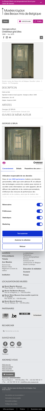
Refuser (22, 246)
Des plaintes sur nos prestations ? (14, 395)
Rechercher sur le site (3, 331)
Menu (5, 21)
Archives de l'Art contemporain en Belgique (32, 261)
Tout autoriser (22, 233)
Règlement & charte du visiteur (9, 269)
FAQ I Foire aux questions (8, 251)
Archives (26, 259)
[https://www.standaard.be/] (37, 315)
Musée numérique (29, 264)
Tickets (39, 21)
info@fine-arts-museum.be (29, 382)
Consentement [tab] (7, 168)
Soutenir (26, 272)
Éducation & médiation (32, 268)
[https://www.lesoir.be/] (24, 313)
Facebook (5, 347)
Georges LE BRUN (16, 110)
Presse (26, 275)
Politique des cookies (11, 404)
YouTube (12, 347)
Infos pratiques (8, 256)
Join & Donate (26, 21)
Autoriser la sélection (22, 240)
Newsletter (10, 374)
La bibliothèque (28, 253)
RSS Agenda (6, 365)
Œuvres (41, 37)
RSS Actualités (7, 368)
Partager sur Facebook (3, 37)
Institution (6, 274)
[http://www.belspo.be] (5, 316)
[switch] (40, 211)
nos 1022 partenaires (17, 179)
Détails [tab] (18, 168)
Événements (6, 265)
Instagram (19, 347)
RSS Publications (7, 370)
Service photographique (31, 257)
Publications (27, 255)
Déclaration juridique (11, 401)
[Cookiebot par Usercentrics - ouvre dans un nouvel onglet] (33, 163)
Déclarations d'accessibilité (13, 398)
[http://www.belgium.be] (14, 316)
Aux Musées (7, 262)
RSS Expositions (7, 367)
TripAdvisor (5, 354)
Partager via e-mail (10, 37)
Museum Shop (7, 267)
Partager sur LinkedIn (6, 37)
